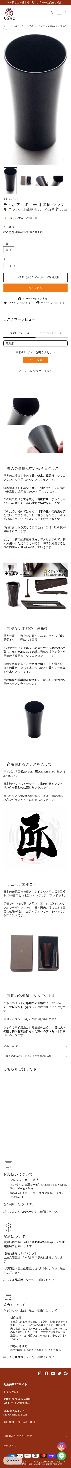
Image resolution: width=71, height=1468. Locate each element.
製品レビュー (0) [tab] (19, 333)
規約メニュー (11, 1446)
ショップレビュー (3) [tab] (51, 333)
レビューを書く (35, 359)
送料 (11, 232)
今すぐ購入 (35, 287)
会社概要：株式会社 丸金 (19, 1422)
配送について (10, 1046)
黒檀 (8, 249)
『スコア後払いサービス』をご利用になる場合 (28, 1056)
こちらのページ (25, 1211)
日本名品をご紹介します (17, 1436)
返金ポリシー (23, 1357)
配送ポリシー (23, 1279)
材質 (5, 243)
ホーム (6, 26)
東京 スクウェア (11, 199)
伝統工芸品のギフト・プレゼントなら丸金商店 (30, 1462)
